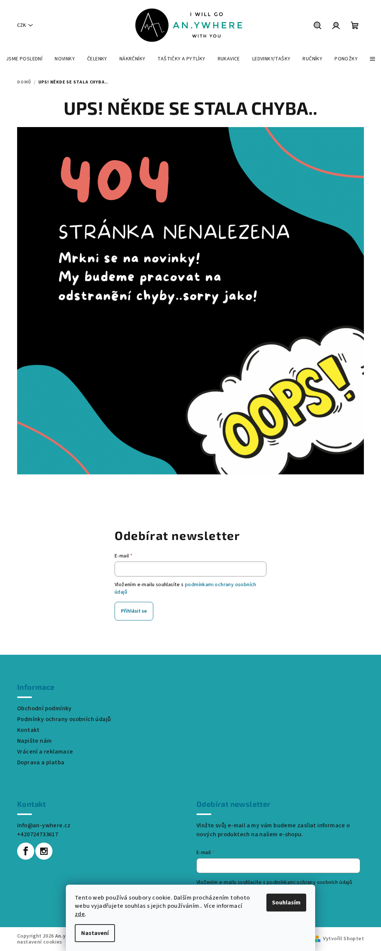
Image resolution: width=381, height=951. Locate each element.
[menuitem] (24, 58)
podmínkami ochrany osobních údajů (309, 882)
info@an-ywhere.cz (44, 825)
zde (80, 914)
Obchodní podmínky (44, 708)
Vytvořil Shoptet (343, 938)
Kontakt (28, 730)
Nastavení (95, 933)
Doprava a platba (40, 762)
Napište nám (34, 741)
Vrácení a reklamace (45, 752)
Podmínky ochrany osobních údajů (64, 719)
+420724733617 (37, 834)
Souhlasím (286, 902)
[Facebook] (25, 851)
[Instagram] (43, 851)
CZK (21, 25)
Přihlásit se (134, 611)
